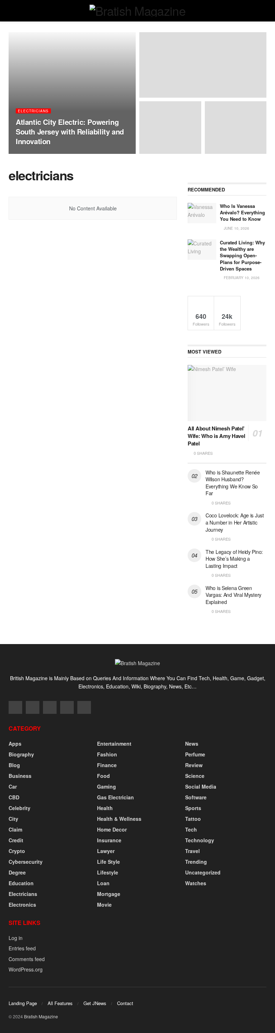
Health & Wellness (119, 818)
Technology (199, 840)
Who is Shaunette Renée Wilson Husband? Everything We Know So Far (233, 483)
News (191, 743)
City (13, 818)
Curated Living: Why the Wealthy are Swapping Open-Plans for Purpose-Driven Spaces (242, 255)
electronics (22, 904)
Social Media (200, 786)
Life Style (108, 861)
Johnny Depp (35, 153)
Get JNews (94, 1003)
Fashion (107, 754)
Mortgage (108, 893)
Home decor (112, 829)
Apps (15, 743)
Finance (107, 765)
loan (103, 883)
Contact (125, 1003)
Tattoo (193, 818)
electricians (33, 110)
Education (21, 883)
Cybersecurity (26, 861)
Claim (15, 829)
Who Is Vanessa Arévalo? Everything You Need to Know (242, 212)
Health (105, 808)
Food (103, 775)
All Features (60, 1003)
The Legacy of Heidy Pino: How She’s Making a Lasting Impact (234, 558)
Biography (21, 754)
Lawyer (106, 850)
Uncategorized (203, 872)
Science (194, 775)
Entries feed (22, 948)
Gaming (106, 786)
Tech (191, 829)
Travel (192, 850)
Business (20, 775)
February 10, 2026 (241, 277)
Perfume (195, 754)
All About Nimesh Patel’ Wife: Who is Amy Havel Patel (216, 435)
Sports (193, 808)
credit (16, 840)
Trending (196, 861)
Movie (104, 904)
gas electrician (115, 797)
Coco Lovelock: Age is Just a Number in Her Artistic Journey (235, 522)
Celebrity (19, 808)
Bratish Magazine (41, 1016)
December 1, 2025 (72, 153)
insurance (109, 840)
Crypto (17, 850)
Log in (16, 937)
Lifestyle (107, 872)
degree (17, 872)
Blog (14, 765)
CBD (14, 797)
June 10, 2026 (236, 228)
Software (196, 797)
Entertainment (114, 743)
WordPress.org (26, 969)
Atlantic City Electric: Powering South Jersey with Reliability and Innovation (70, 131)
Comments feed (27, 959)
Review (194, 765)
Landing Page (23, 1003)
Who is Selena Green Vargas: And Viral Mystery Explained (233, 594)
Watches (195, 883)
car (13, 786)
